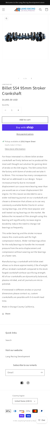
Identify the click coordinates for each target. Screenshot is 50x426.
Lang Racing (21, 420)
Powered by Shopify (31, 420)
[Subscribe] (41, 372)
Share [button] (7, 313)
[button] (3, 9)
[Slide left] (19, 78)
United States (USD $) (23, 401)
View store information (15, 149)
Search (9, 340)
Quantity (5, 105)
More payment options (25, 134)
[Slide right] (31, 78)
